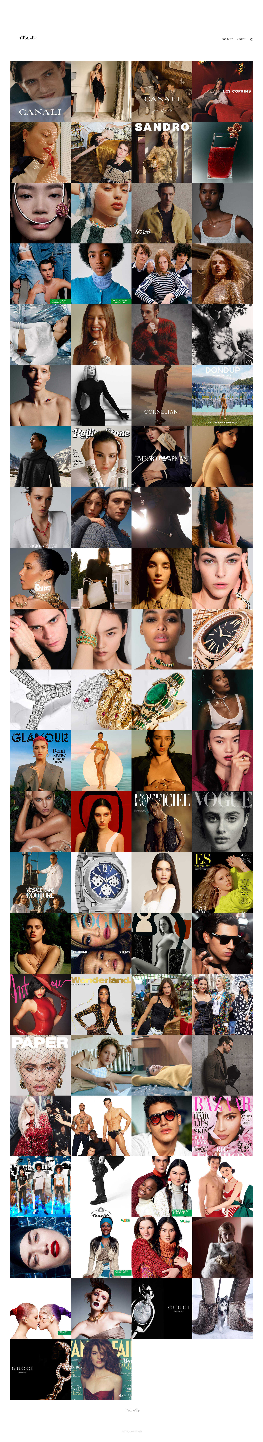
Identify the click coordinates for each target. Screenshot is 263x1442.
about (241, 39)
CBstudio (29, 38)
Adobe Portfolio (136, 1431)
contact (227, 39)
